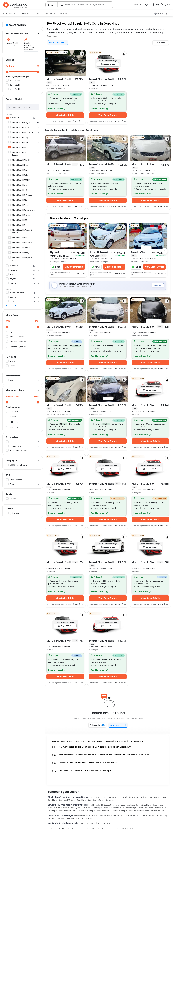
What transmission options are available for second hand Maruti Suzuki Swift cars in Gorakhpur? (100, 755)
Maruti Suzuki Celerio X (21, 248)
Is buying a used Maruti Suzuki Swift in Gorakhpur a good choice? (86, 763)
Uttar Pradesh (16, 480)
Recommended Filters (18, 33)
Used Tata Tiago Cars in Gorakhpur (136, 805)
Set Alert (158, 285)
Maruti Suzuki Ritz (19, 225)
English (136, 4)
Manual (13, 380)
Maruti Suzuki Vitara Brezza (20, 154)
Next (84, 62)
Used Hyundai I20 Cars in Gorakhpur (103, 805)
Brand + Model (14, 99)
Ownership (12, 437)
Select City (162, 13)
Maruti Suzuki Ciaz (20, 200)
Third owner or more (18, 451)
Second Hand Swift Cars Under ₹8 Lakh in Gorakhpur (70, 818)
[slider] (7, 71)
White (16, 513)
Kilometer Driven (15, 390)
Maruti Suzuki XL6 (19, 190)
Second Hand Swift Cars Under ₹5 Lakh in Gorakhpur (143, 816)
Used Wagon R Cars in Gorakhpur (104, 797)
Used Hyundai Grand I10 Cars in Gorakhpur (77, 811)
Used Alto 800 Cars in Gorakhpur (134, 797)
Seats (9, 494)
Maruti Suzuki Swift (20, 147)
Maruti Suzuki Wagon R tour (22, 259)
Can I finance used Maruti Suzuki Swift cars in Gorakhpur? (82, 771)
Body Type (11, 460)
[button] (65, 101)
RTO (8, 475)
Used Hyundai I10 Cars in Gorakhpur (112, 811)
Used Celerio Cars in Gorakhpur (101, 800)
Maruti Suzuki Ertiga (20, 137)
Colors (9, 509)
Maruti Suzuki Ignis (20, 185)
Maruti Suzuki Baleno (21, 142)
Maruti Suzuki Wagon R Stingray (22, 231)
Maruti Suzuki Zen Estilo (22, 243)
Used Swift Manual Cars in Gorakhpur (97, 823)
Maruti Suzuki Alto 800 (21, 127)
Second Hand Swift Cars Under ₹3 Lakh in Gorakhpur (96, 816)
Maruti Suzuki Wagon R (22, 122)
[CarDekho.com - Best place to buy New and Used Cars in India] (15, 5)
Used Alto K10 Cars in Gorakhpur (72, 800)
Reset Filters (98, 725)
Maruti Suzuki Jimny (20, 253)
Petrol (12, 362)
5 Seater (13, 499)
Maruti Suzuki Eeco (20, 205)
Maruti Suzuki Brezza (21, 165)
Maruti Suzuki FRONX (21, 180)
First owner (14, 442)
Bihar (12, 484)
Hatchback (22, 465)
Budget (10, 60)
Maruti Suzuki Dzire (20, 170)
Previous (46, 62)
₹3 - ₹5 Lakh (15, 85)
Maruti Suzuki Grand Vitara (23, 210)
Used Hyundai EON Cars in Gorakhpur (86, 808)
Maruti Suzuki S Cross (21, 215)
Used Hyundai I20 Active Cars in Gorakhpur (147, 811)
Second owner (16, 446)
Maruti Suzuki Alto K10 (21, 160)
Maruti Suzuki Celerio (21, 175)
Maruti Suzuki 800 (19, 220)
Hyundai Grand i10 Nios (59, 254)
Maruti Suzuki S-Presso (22, 195)
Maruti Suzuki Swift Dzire (22, 132)
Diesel (12, 366)
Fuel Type (11, 357)
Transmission (13, 376)
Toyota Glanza (140, 254)
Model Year (12, 315)
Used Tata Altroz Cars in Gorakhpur (119, 808)
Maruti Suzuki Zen (19, 238)
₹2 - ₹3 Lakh (15, 81)
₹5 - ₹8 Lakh (15, 89)
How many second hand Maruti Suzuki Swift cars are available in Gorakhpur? (91, 747)
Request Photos (109, 64)
